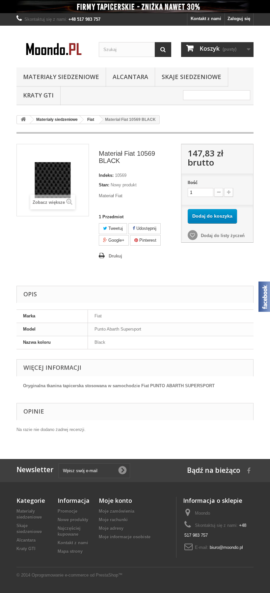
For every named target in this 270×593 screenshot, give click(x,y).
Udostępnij (145, 228)
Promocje (67, 511)
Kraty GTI (38, 95)
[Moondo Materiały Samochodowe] (52, 49)
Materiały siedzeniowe (61, 77)
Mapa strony (70, 551)
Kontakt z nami (206, 18)
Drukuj (115, 256)
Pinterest (147, 240)
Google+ (115, 240)
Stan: (104, 184)
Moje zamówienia (116, 511)
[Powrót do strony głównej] (23, 120)
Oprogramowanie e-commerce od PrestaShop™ (77, 575)
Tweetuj (115, 228)
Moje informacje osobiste (124, 536)
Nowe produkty (73, 519)
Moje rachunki (113, 519)
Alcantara (130, 77)
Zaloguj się (239, 18)
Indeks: (106, 175)
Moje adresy (111, 528)
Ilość (193, 182)
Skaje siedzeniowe (191, 77)
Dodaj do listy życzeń (222, 235)
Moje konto (115, 500)
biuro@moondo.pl (226, 547)
